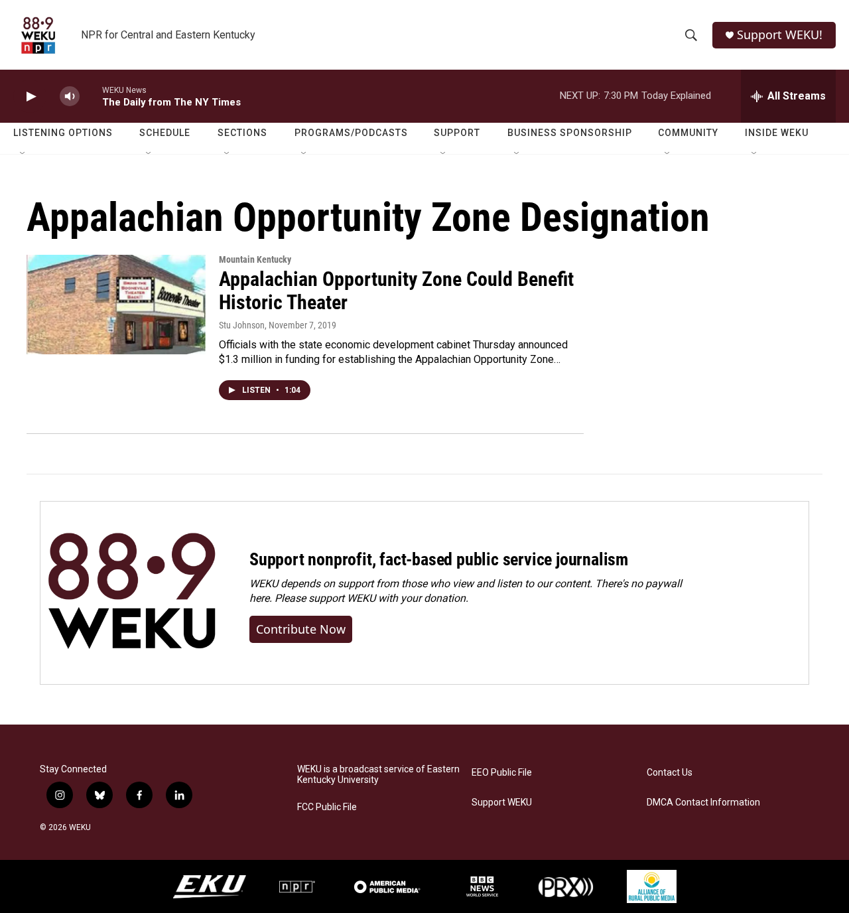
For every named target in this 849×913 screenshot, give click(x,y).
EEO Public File (502, 773)
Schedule (164, 132)
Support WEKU (502, 803)
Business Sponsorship (569, 132)
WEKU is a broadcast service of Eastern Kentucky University (378, 774)
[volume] (69, 96)
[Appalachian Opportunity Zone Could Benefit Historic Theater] (116, 304)
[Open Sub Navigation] (23, 154)
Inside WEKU (777, 132)
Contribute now (301, 629)
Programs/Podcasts (351, 132)
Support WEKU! (779, 35)
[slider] (91, 96)
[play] (29, 96)
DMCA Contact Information (703, 803)
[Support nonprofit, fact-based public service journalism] (131, 593)
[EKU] (209, 886)
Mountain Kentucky (255, 259)
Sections (242, 132)
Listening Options (63, 132)
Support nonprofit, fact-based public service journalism (438, 559)
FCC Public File (327, 807)
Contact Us (669, 773)
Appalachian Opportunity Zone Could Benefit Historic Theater (396, 290)
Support (457, 132)
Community (688, 132)
